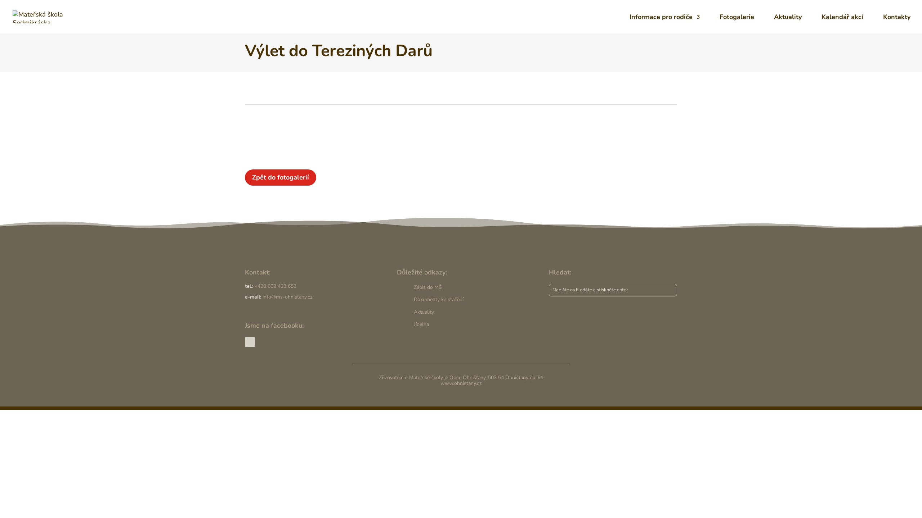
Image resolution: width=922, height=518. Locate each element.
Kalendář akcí (842, 17)
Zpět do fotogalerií (280, 177)
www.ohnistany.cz (461, 383)
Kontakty (896, 17)
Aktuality (788, 17)
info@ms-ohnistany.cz (288, 297)
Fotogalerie (737, 17)
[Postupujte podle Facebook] (250, 342)
